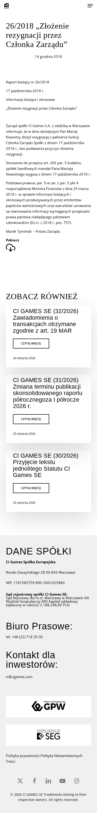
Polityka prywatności (23, 755)
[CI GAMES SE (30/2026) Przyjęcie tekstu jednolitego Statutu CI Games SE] (48, 481)
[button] (90, 5)
